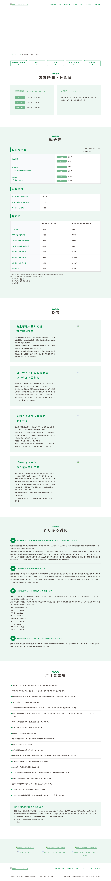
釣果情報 (67, 4)
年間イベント (77, 4)
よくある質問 (74, 62)
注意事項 (92, 62)
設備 (55, 62)
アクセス (88, 4)
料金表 (37, 62)
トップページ (14, 54)
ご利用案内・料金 (55, 4)
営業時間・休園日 (18, 62)
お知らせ (98, 4)
